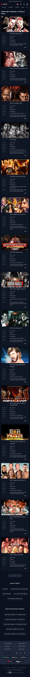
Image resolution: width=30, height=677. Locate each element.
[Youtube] (17, 653)
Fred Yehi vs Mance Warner (20, 593)
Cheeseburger (15, 45)
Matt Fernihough (6, 593)
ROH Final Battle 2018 (16, 103)
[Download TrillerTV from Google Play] (6, 657)
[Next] (15, 575)
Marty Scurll (15, 153)
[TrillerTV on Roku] (19, 661)
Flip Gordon (15, 265)
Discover (4, 7)
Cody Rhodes (23, 116)
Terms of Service (7, 667)
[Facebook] (5, 653)
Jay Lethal (12, 43)
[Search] (24, 4)
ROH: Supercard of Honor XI (17, 480)
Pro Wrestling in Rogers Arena (15, 598)
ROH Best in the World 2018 (17, 176)
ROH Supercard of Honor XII (17, 214)
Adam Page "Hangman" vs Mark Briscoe (15, 619)
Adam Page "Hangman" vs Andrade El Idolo (15, 614)
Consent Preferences (22, 667)
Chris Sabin (20, 45)
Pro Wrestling (12, 41)
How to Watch (8, 643)
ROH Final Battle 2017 (16, 328)
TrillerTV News (21, 646)
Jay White (21, 418)
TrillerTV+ (17, 7)
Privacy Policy (14, 667)
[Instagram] (13, 653)
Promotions (7, 649)
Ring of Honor (12, 40)
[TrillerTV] (4, 4)
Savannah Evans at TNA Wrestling (19, 589)
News (23, 7)
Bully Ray (17, 418)
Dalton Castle (20, 191)
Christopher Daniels (22, 79)
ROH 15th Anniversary (16, 33)
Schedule (11, 7)
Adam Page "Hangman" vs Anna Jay (15, 629)
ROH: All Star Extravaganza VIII (18, 68)
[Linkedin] (20, 653)
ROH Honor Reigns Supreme (18, 289)
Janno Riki (5, 589)
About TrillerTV (21, 643)
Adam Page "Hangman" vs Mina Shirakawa (15, 633)
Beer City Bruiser (16, 379)
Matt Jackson (21, 153)
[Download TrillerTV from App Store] (15, 657)
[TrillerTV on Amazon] (23, 657)
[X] (9, 653)
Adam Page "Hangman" (19, 43)
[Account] (27, 4)
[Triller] (24, 653)
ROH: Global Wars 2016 (16, 554)
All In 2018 (13, 139)
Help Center (21, 649)
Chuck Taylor (14, 341)
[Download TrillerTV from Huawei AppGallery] (10, 661)
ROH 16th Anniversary (16, 252)
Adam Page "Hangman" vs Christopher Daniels (15, 624)
